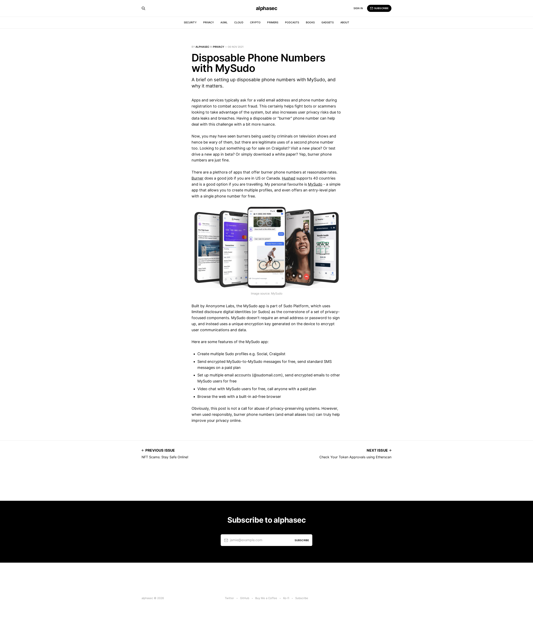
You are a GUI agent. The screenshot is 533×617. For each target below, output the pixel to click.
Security (190, 22)
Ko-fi (286, 598)
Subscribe (381, 8)
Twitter (229, 598)
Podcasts (292, 22)
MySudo (315, 184)
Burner (197, 178)
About (344, 22)
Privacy (208, 22)
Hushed (288, 178)
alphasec (266, 8)
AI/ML (224, 22)
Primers (272, 22)
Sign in (358, 8)
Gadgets (327, 22)
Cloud (238, 22)
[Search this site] (143, 8)
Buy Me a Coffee (266, 598)
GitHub (244, 598)
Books (310, 22)
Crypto (255, 22)
